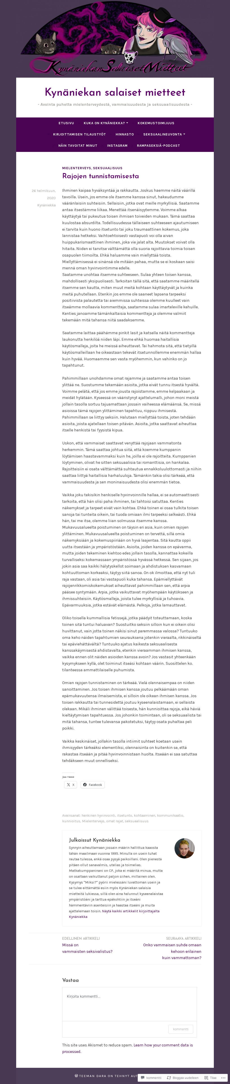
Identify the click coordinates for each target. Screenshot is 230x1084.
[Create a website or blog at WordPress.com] (76, 1076)
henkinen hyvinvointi (98, 815)
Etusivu (66, 123)
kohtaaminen (144, 815)
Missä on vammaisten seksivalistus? (87, 945)
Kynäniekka (46, 205)
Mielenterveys (76, 168)
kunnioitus (71, 821)
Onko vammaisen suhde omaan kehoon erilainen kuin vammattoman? (172, 948)
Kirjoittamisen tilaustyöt (79, 134)
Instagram (117, 146)
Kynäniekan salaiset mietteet (115, 93)
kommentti (180, 1029)
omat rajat (114, 821)
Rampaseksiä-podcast (158, 146)
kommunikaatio (170, 815)
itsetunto (124, 815)
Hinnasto (125, 134)
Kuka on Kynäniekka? (104, 123)
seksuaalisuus (108, 168)
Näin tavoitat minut (77, 146)
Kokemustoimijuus (156, 123)
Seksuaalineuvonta (162, 134)
